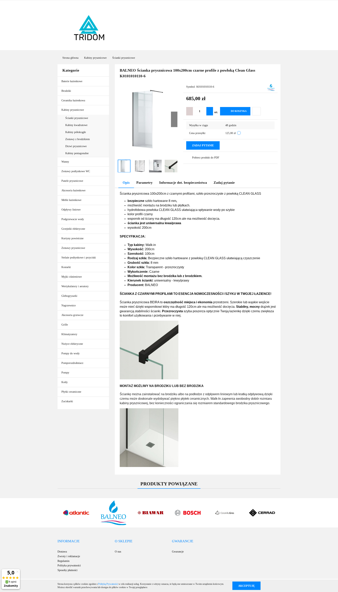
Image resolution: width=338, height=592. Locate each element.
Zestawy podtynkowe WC (75, 171)
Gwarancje (178, 551)
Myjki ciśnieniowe (71, 276)
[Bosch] (187, 512)
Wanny (65, 161)
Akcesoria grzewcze (72, 315)
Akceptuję (246, 585)
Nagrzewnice (68, 305)
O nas (118, 551)
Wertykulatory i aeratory (75, 286)
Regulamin (63, 561)
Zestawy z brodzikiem (77, 139)
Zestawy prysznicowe (73, 248)
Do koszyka (239, 111)
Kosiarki (66, 267)
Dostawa (62, 551)
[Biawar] (150, 512)
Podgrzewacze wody (73, 219)
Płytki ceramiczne (71, 391)
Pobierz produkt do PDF (205, 157)
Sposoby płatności (67, 570)
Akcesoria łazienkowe (73, 190)
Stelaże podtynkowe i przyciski (79, 257)
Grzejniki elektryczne (73, 228)
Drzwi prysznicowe (76, 146)
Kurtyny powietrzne (72, 238)
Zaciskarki (67, 401)
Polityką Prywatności (108, 584)
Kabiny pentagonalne (77, 153)
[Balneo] (271, 87)
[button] (69, 541)
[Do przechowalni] (256, 111)
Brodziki (66, 90)
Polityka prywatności (69, 565)
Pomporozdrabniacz (72, 363)
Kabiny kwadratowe (76, 125)
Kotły (64, 382)
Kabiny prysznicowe (73, 109)
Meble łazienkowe (71, 200)
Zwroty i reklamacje (69, 556)
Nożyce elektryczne (72, 343)
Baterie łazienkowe (72, 81)
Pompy (65, 372)
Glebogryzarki (69, 295)
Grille (65, 324)
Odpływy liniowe (71, 209)
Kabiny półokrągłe (75, 132)
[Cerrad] (261, 512)
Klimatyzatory (69, 334)
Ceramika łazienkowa (73, 100)
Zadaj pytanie (203, 145)
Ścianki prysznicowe (76, 118)
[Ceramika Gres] (224, 512)
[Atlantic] (76, 512)
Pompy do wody (70, 353)
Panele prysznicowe (72, 180)
